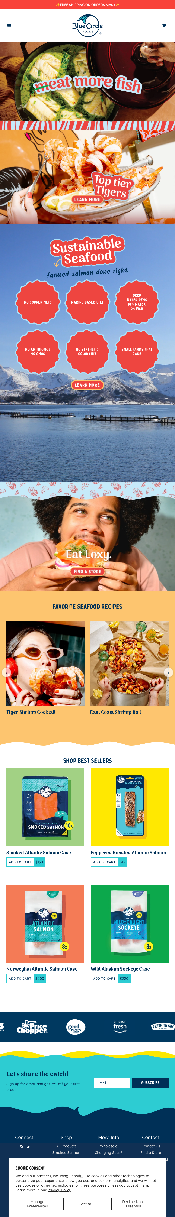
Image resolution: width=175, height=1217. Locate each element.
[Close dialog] (165, 556)
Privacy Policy (59, 1190)
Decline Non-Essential (133, 1203)
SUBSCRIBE (129, 629)
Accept (85, 1203)
